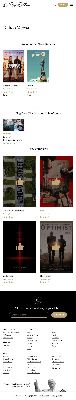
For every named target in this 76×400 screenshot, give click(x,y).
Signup (63, 5)
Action (29, 332)
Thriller (54, 346)
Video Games (32, 359)
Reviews (6, 356)
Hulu (29, 349)
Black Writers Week (34, 362)
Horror (29, 346)
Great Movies (7, 362)
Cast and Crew (8, 338)
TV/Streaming (32, 367)
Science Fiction (57, 340)
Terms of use (44, 396)
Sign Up (6, 345)
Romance (55, 338)
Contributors (56, 364)
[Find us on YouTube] (56, 368)
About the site (57, 356)
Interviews (6, 370)
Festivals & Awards (33, 373)
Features (30, 364)
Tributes (6, 373)
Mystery (54, 332)
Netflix (54, 335)
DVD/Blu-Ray (32, 356)
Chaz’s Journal (8, 359)
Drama (29, 343)
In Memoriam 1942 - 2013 (21, 386)
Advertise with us (58, 362)
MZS (4, 364)
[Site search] (55, 5)
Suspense (55, 343)
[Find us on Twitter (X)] (60, 368)
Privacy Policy (57, 396)
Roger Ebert (31, 370)
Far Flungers (7, 367)
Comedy (30, 338)
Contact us (55, 359)
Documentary (32, 340)
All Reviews (7, 335)
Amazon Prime (32, 335)
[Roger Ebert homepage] (16, 4)
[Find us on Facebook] (53, 368)
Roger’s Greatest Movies (11, 332)
